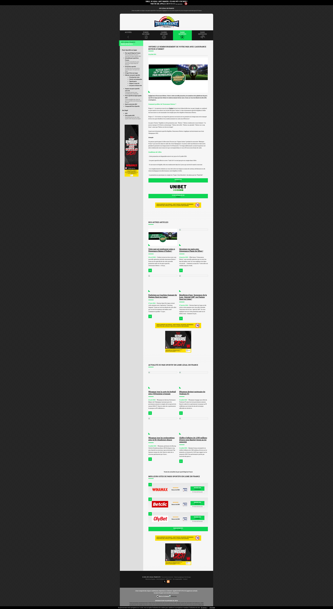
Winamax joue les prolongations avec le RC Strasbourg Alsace (161, 439)
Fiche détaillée (198, 492)
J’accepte (212, 607)
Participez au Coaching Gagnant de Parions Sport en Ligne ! (162, 296)
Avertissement (160, 579)
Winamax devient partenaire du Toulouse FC (192, 393)
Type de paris (133, 81)
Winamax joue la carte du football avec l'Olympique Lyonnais (162, 393)
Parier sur (178, 180)
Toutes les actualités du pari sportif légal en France (178, 472)
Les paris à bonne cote (135, 85)
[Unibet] (178, 75)
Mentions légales (150, 579)
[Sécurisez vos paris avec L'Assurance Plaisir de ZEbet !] (193, 237)
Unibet (150, 96)
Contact (185, 579)
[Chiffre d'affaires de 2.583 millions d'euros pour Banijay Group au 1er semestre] (193, 426)
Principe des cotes (134, 77)
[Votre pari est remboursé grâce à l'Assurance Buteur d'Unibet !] (162, 237)
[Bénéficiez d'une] (181, 318)
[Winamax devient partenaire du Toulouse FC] (193, 380)
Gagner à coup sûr (134, 83)
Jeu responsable (177, 579)
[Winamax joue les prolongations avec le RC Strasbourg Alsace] (162, 426)
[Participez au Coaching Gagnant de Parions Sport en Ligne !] (162, 283)
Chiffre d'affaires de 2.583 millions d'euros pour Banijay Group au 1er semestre (193, 440)
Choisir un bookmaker (135, 79)
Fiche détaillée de (178, 196)
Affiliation (169, 579)
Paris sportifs (178, 528)
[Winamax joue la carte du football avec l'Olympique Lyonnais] (162, 380)
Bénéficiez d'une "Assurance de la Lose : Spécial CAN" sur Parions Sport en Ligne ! (193, 297)
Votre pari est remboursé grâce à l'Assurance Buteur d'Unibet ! (161, 250)
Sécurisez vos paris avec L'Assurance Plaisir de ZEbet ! (191, 250)
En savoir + (204, 607)
